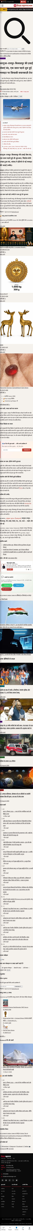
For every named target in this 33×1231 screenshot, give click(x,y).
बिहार (13, 1196)
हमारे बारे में (24, 1191)
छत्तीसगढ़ (2, 1188)
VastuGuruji (15, 212)
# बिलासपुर (24, 595)
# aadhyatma (15, 54)
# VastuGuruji (7, 54)
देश (1, 1194)
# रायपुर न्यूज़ (26, 1136)
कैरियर (23, 1204)
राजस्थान (13, 1199)
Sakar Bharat (22, 1223)
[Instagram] (9, 1180)
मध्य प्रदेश (3, 1191)
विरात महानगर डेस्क (4, 89)
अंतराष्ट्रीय (2, 1196)
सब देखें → (2, 1036)
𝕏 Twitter (25, 1146)
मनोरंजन (2, 1204)
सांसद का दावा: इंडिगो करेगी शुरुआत (11, 139)
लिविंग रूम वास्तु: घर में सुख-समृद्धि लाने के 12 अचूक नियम (17, 861)
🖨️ (29, 1228)
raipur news (10, 518)
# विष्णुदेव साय (10, 1138)
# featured (23, 54)
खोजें (23, 48)
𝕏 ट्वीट (11, 96)
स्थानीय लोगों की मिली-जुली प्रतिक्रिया (11, 142)
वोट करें (8, 970)
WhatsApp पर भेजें (6, 585)
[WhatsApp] (16, 1180)
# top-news (17, 1138)
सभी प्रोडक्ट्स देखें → (5, 405)
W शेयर (2, 96)
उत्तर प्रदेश (13, 1194)
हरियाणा (13, 1201)
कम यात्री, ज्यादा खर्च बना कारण (10, 134)
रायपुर (13, 1206)
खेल (2, 1199)
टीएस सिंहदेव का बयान (8, 137)
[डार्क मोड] (31, 2)
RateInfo (17, 1223)
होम (23, 1188)
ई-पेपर (23, 1199)
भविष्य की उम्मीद (7, 144)
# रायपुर (24, 51)
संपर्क (23, 1196)
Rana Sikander (29, 1223)
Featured (3, 58)
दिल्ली (13, 1204)
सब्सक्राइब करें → (18, 986)
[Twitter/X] (13, 1180)
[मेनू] (2, 5)
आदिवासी (29, 201)
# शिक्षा (8, 56)
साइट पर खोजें (3, 49)
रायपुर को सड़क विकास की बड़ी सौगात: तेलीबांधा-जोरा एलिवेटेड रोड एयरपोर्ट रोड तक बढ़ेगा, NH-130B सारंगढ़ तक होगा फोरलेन (18, 890)
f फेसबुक (6, 96)
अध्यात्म (2, 1206)
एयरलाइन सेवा (27, 503)
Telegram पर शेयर (18, 585)
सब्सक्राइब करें (27, 450)
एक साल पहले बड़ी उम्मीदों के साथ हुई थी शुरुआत (13, 132)
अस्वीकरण (24, 1212)
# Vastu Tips (23, 1133)
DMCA (23, 1214)
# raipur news (17, 51)
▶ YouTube (10, 1149)
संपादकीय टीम (25, 1194)
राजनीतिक (3, 1201)
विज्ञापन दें (24, 1201)
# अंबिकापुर (18, 595)
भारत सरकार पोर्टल (12, 558)
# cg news (10, 51)
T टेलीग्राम (15, 96)
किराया (20, 488)
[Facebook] (2, 1180)
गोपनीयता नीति (25, 1206)
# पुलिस (4, 56)
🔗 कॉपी (20, 96)
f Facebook (19, 1146)
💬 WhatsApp (4, 1146)
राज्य (12, 1188)
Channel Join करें (6, 589)
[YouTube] (6, 1180)
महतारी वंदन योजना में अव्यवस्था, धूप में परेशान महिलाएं (16, 550)
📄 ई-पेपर (23, 1)
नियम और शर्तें (24, 1209)
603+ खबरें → (10, 569)
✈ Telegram (12, 1146)
